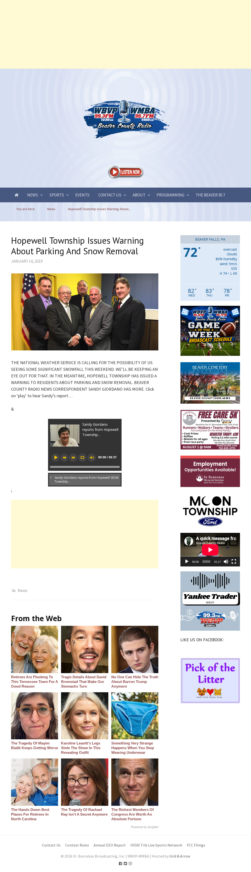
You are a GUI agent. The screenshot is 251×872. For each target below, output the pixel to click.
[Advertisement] (125, 34)
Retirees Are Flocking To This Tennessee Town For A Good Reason (34, 681)
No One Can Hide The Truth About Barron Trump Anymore (134, 681)
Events (82, 195)
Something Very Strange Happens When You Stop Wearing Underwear (132, 748)
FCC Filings (196, 845)
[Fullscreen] (233, 561)
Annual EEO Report (110, 845)
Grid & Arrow (179, 856)
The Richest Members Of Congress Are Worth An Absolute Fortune (132, 814)
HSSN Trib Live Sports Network (156, 845)
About (139, 195)
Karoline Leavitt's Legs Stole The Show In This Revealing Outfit (80, 748)
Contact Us (109, 195)
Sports (56, 195)
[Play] (186, 561)
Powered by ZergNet (144, 827)
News (32, 195)
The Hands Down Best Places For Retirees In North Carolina (30, 814)
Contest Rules (77, 845)
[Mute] (226, 561)
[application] (210, 549)
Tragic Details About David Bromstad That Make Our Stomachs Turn (83, 681)
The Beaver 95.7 (210, 195)
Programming (170, 195)
